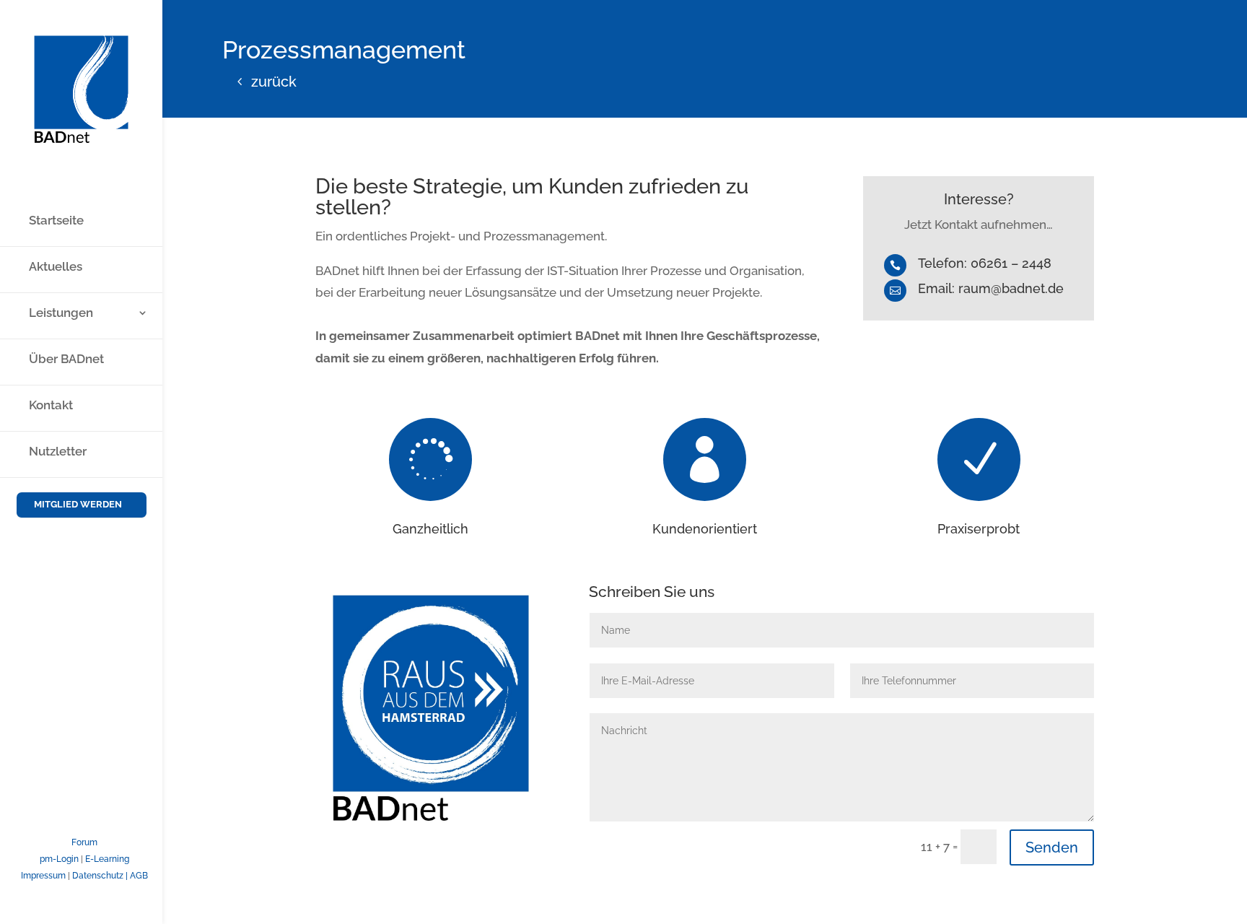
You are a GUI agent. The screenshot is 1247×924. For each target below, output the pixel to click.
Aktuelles (55, 267)
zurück (274, 81)
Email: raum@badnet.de (991, 288)
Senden (1051, 847)
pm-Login (59, 859)
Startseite (56, 221)
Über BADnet (66, 360)
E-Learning (107, 859)
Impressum (43, 876)
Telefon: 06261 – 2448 (984, 263)
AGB (139, 876)
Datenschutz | (101, 876)
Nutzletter (58, 452)
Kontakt (51, 406)
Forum (84, 842)
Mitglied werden (78, 505)
